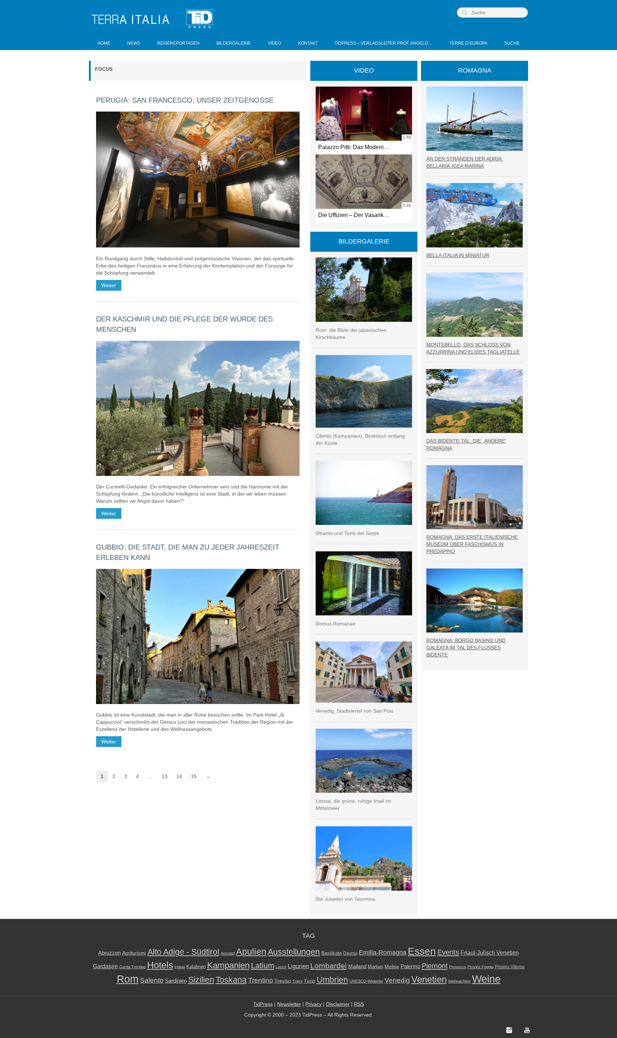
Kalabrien (196, 966)
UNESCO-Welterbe (366, 981)
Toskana (231, 979)
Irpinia (180, 967)
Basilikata (331, 953)
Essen (422, 951)
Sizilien (201, 979)
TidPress (263, 1004)
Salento (152, 980)
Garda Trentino (132, 967)
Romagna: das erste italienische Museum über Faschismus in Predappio (472, 544)
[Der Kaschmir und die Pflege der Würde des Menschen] (198, 408)
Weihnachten (459, 981)
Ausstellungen (294, 952)
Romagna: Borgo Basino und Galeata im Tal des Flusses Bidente (466, 648)
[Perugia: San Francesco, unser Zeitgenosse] (198, 179)
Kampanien (228, 965)
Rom (128, 979)
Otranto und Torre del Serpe (347, 533)
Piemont (435, 966)
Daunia (350, 953)
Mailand (357, 966)
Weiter (108, 285)
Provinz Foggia (480, 967)
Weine (486, 979)
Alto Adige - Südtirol (183, 952)
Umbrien (332, 979)
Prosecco (457, 967)
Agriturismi (134, 953)
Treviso (283, 981)
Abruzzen (109, 953)
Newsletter (289, 1004)
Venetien (429, 979)
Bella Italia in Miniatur (457, 255)
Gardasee (105, 966)
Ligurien (298, 966)
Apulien (251, 951)
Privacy (313, 1004)
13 (164, 776)
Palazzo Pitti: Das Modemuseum (359, 147)
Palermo (410, 966)
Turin (309, 981)
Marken (375, 966)
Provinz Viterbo (510, 966)
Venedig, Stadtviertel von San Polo (354, 711)
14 (179, 776)
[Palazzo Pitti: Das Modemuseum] (364, 114)
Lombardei (328, 965)
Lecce (281, 967)
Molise (392, 966)
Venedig (397, 980)
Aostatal (228, 953)
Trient (297, 981)
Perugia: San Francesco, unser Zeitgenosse (185, 100)
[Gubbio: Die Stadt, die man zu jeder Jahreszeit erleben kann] (198, 636)
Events (448, 952)
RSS (359, 1004)
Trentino (260, 980)
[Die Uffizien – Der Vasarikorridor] (364, 181)
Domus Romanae (335, 623)
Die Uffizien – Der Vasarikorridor (359, 215)
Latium (262, 965)
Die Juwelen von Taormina (345, 899)
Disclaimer (338, 1004)
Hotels (160, 965)
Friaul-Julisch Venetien (490, 953)
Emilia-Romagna (382, 952)
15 (194, 776)
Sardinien (176, 981)
